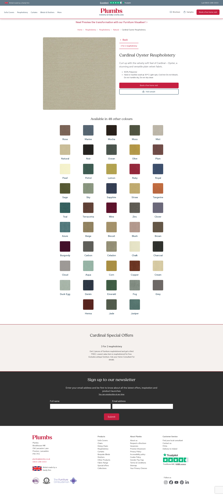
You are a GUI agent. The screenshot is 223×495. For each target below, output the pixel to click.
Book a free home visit (208, 12)
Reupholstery (22, 12)
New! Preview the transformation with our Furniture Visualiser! (111, 22)
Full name (54, 401)
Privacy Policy (135, 451)
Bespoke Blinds (104, 454)
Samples (190, 12)
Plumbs (111, 10)
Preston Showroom (138, 449)
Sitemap (133, 465)
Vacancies (134, 446)
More (59, 12)
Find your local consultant (173, 440)
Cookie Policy (135, 457)
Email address (119, 401)
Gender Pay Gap (137, 460)
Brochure (176, 12)
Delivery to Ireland (170, 449)
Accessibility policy (137, 454)
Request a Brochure (138, 443)
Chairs (100, 443)
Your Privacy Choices (138, 468)
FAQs (165, 446)
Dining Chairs (103, 446)
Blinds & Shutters (47, 12)
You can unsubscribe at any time (111, 394)
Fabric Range (103, 462)
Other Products (104, 460)
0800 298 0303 (211, 3)
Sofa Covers (9, 12)
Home (79, 30)
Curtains (34, 12)
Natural (116, 30)
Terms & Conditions (138, 462)
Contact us (167, 443)
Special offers (103, 465)
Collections (102, 468)
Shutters (101, 457)
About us (133, 440)
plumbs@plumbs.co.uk (41, 459)
